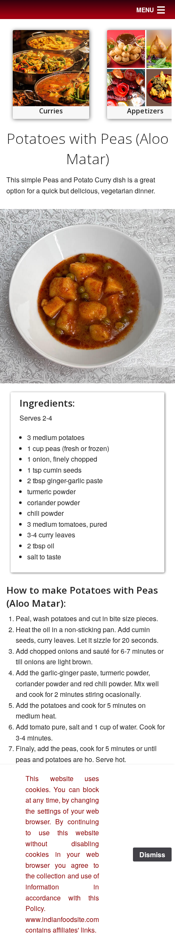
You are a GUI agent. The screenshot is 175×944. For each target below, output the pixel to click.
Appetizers (145, 111)
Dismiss (152, 854)
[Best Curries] (51, 68)
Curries (51, 111)
